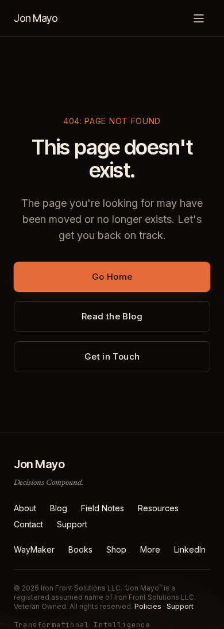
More (150, 549)
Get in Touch (112, 356)
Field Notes (102, 508)
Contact (28, 524)
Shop (116, 549)
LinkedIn (190, 549)
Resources (158, 508)
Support (72, 524)
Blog (58, 508)
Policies (147, 606)
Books (80, 549)
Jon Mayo (35, 18)
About (25, 508)
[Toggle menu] (198, 18)
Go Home (112, 276)
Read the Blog (112, 316)
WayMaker (34, 549)
